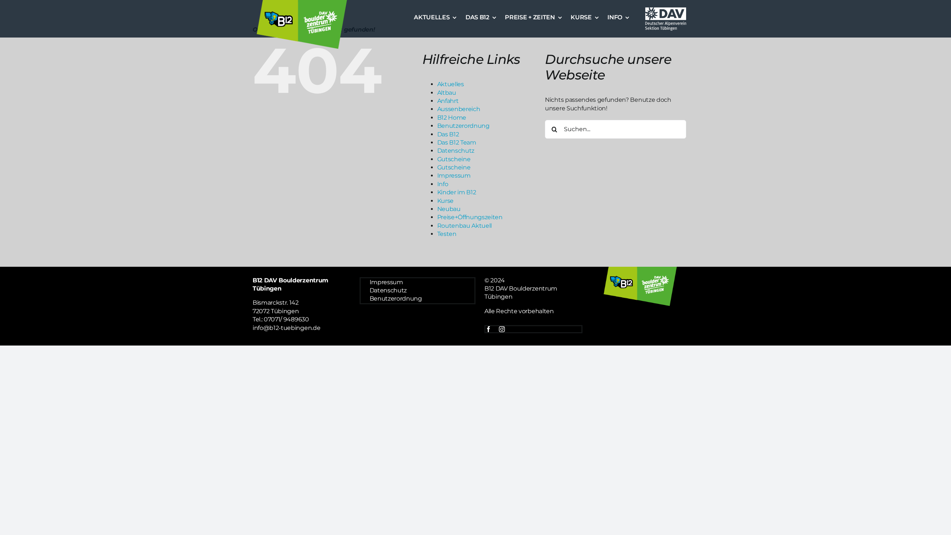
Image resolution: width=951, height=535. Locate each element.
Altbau (446, 92)
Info (442, 184)
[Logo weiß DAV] (665, 8)
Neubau (449, 209)
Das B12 (448, 134)
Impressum (454, 175)
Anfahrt (448, 100)
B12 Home (451, 117)
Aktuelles (450, 84)
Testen (447, 233)
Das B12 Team (456, 142)
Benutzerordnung (463, 125)
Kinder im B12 (456, 192)
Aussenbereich (458, 109)
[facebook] (488, 329)
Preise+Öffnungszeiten (470, 217)
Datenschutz (455, 150)
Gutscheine (454, 159)
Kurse (445, 200)
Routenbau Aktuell (464, 225)
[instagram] (502, 329)
